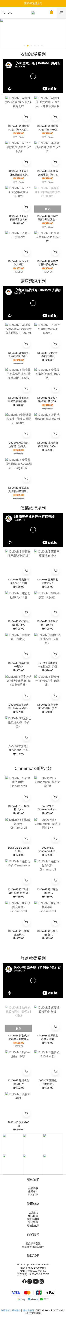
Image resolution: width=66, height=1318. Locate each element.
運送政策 (33, 1222)
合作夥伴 (33, 1194)
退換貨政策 (33, 1225)
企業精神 (33, 1191)
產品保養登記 (33, 1243)
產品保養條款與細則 (33, 1246)
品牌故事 (33, 1188)
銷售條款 (33, 1215)
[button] (33, 76)
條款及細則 (28, 1310)
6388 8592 (43, 1264)
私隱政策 (33, 1212)
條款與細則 (33, 1219)
